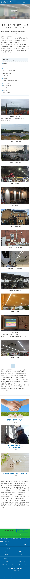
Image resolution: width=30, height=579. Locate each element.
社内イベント (22, 551)
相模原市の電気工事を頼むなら (7, 538)
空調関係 (5, 78)
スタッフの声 (7, 551)
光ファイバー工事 (7, 85)
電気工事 (13, 496)
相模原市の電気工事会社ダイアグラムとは (7, 541)
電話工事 (5, 90)
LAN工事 (5, 88)
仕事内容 (22, 548)
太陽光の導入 (6, 68)
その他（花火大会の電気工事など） (11, 81)
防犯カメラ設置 (6, 93)
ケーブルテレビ (6, 83)
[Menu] (27, 2)
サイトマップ (22, 564)
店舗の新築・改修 (7, 73)
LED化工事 (5, 76)
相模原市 (3, 496)
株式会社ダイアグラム (7, 558)
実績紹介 (5, 63)
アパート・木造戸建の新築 (9, 71)
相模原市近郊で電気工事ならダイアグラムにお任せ (22, 538)
